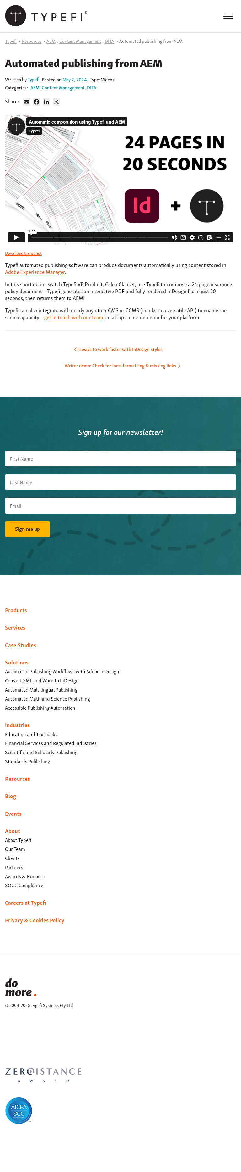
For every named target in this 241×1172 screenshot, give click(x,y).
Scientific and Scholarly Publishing (41, 752)
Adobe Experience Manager (35, 271)
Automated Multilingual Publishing (41, 689)
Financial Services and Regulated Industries (51, 743)
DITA (91, 87)
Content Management (63, 87)
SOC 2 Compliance (24, 885)
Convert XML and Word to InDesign (42, 680)
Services (15, 626)
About (12, 830)
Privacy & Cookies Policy (34, 919)
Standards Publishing (27, 761)
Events (13, 813)
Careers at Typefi (25, 902)
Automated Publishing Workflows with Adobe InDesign (62, 671)
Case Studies (20, 644)
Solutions (17, 661)
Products (16, 609)
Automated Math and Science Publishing (47, 698)
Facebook (9, 1031)
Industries (17, 724)
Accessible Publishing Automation (40, 707)
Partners (14, 867)
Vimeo (9, 1038)
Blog (10, 795)
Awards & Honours (25, 876)
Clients (12, 858)
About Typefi (18, 840)
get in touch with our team (73, 317)
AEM (35, 87)
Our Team (15, 849)
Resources (17, 778)
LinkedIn (9, 1023)
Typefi (34, 79)
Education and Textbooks (31, 734)
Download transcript (23, 252)
